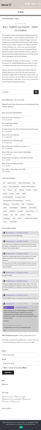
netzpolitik (23, 207)
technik (22, 215)
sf (36, 211)
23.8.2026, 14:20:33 (22, 272)
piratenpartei (33, 207)
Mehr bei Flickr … (7, 408)
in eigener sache (20, 197)
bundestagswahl (14, 186)
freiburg (21, 190)
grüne (18, 193)
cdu (4, 190)
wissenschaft (13, 222)
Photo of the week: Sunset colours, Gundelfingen (16, 152)
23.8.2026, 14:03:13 (22, 295)
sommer (5, 215)
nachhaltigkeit (13, 207)
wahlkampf (6, 218)
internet (28, 200)
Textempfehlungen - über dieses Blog (13, 100)
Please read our (15, 368)
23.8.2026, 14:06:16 (22, 281)
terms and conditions (20, 368)
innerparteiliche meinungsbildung (13, 200)
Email (4, 359)
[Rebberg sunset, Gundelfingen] (12, 399)
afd (4, 183)
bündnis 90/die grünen (28, 186)
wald (13, 218)
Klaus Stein (9, 307)
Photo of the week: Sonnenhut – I (12, 117)
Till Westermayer (9, 233)
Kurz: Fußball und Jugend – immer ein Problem (20, 28)
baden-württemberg (24, 183)
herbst (24, 193)
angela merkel (12, 183)
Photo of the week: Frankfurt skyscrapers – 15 (16, 146)
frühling (28, 190)
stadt (16, 215)
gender (5, 193)
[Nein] (39, 425)
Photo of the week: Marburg (10, 135)
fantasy (10, 190)
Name (4, 351)
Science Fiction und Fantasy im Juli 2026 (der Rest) (17, 158)
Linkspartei (30, 204)
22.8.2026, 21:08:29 (21, 307)
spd (11, 215)
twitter (29, 215)
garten (35, 190)
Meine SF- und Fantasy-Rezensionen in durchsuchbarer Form (20, 104)
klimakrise (6, 204)
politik (5, 211)
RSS (33, 342)
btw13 (5, 186)
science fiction (29, 211)
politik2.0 (12, 211)
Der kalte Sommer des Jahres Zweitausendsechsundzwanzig (20, 129)
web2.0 (20, 218)
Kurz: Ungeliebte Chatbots (10, 123)
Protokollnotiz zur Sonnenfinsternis (12, 140)
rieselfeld (20, 211)
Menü (21, 12)
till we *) (33, 3)
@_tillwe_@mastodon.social (26, 335)
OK (21, 427)
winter (5, 222)
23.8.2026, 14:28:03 (22, 241)
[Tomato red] (27, 399)
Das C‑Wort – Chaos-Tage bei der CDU (14, 169)
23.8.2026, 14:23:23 (22, 253)
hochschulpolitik (8, 197)
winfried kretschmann (31, 218)
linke (22, 204)
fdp (16, 190)
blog (34, 183)
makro (5, 207)
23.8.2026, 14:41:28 (22, 233)
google (12, 193)
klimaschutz (15, 204)
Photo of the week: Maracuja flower (12, 163)
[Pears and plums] (7, 397)
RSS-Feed (5, 384)
